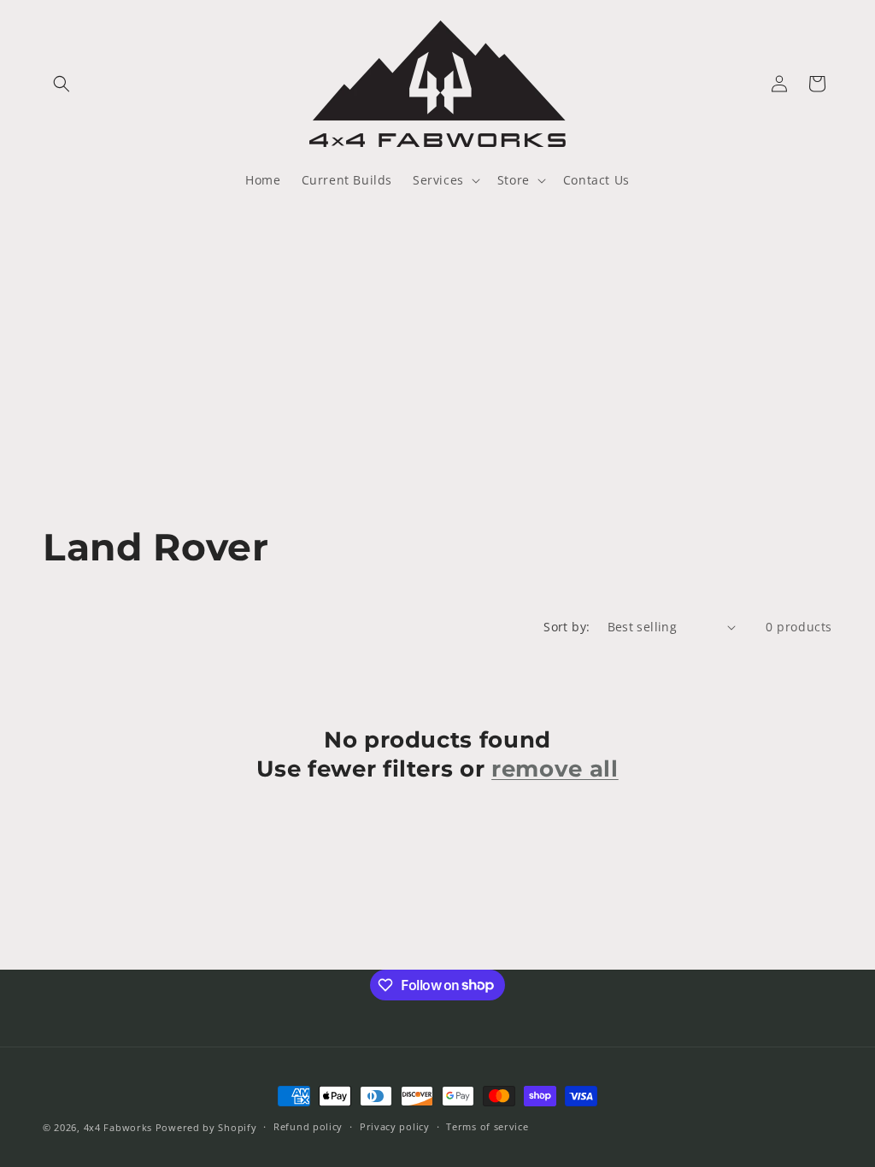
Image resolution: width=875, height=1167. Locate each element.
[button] (61, 84)
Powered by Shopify (206, 1127)
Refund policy (308, 1126)
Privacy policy (395, 1126)
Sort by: (566, 627)
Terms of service (487, 1126)
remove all (555, 768)
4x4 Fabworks (120, 1127)
